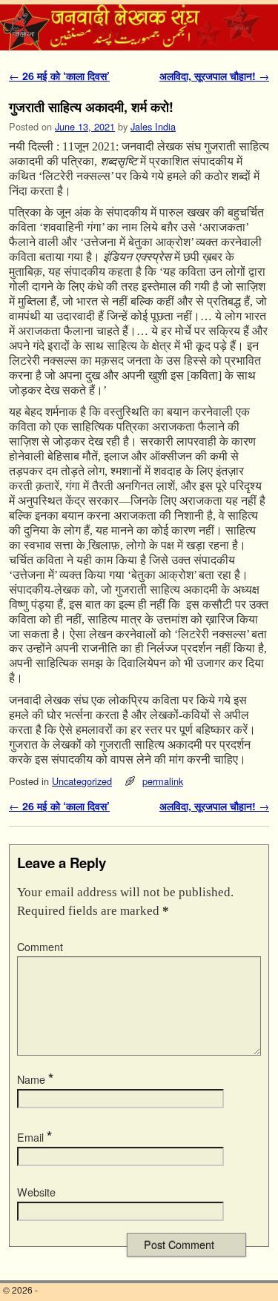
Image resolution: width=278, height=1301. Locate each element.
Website (36, 1192)
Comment (40, 946)
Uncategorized (82, 781)
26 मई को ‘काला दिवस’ (59, 75)
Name (35, 1079)
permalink (162, 781)
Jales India (153, 126)
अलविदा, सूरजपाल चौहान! (214, 75)
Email (34, 1137)
